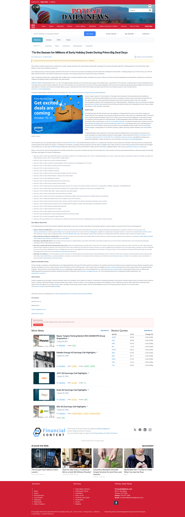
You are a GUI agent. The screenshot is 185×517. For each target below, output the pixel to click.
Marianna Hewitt (148, 236)
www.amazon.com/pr (37, 313)
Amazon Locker (117, 256)
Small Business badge (93, 123)
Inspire (137, 102)
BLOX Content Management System (123, 511)
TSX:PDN (92, 366)
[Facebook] (140, 432)
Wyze (128, 144)
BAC (113, 347)
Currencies (66, 46)
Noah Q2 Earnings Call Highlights (73, 390)
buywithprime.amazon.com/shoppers (136, 146)
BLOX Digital (141, 511)
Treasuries (89, 46)
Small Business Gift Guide (72, 233)
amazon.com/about (39, 286)
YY (85, 383)
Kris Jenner (140, 236)
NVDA (113, 359)
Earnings (74, 366)
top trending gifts (92, 232)
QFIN (63, 417)
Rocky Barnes (46, 238)
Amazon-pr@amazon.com (38, 309)
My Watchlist (129, 34)
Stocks (48, 40)
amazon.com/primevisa (61, 251)
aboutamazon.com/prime (38, 273)
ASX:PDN (86, 366)
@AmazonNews (55, 286)
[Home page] (92, 10)
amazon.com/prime (111, 267)
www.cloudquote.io (104, 429)
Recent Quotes (111, 34)
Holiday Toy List (61, 232)
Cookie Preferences (48, 514)
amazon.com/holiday (39, 232)
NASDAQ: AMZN (36, 83)
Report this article (38, 324)
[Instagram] (150, 432)
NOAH (85, 399)
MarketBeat (62, 345)
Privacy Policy (98, 433)
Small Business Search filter (116, 123)
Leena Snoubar (55, 238)
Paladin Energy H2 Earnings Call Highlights (77, 352)
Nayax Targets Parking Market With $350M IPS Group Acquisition (81, 337)
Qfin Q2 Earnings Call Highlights (72, 406)
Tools (68, 40)
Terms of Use (78, 511)
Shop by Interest (94, 104)
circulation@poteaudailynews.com (131, 498)
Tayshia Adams (38, 238)
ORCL (113, 362)
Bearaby (103, 146)
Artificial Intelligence (77, 413)
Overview (48, 46)
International (77, 46)
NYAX (74, 345)
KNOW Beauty (56, 146)
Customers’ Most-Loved (144, 232)
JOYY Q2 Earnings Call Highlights (73, 373)
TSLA (113, 365)
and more (62, 269)
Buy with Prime (71, 142)
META (113, 353)
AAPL (113, 340)
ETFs (58, 40)
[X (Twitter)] (135, 432)
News (57, 46)
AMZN (114, 337)
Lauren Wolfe (65, 238)
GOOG (114, 350)
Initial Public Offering (95, 413)
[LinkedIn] (145, 432)
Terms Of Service (111, 433)
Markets (37, 40)
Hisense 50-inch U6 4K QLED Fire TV (104, 137)
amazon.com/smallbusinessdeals (115, 121)
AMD (113, 343)
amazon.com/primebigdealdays (42, 89)
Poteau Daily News (48, 511)
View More (104, 330)
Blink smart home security (125, 137)
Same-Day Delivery (45, 256)
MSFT (113, 356)
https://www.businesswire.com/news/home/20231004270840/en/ (86, 92)
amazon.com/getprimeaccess (90, 271)
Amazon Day (58, 258)
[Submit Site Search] (150, 10)
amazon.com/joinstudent (115, 269)
